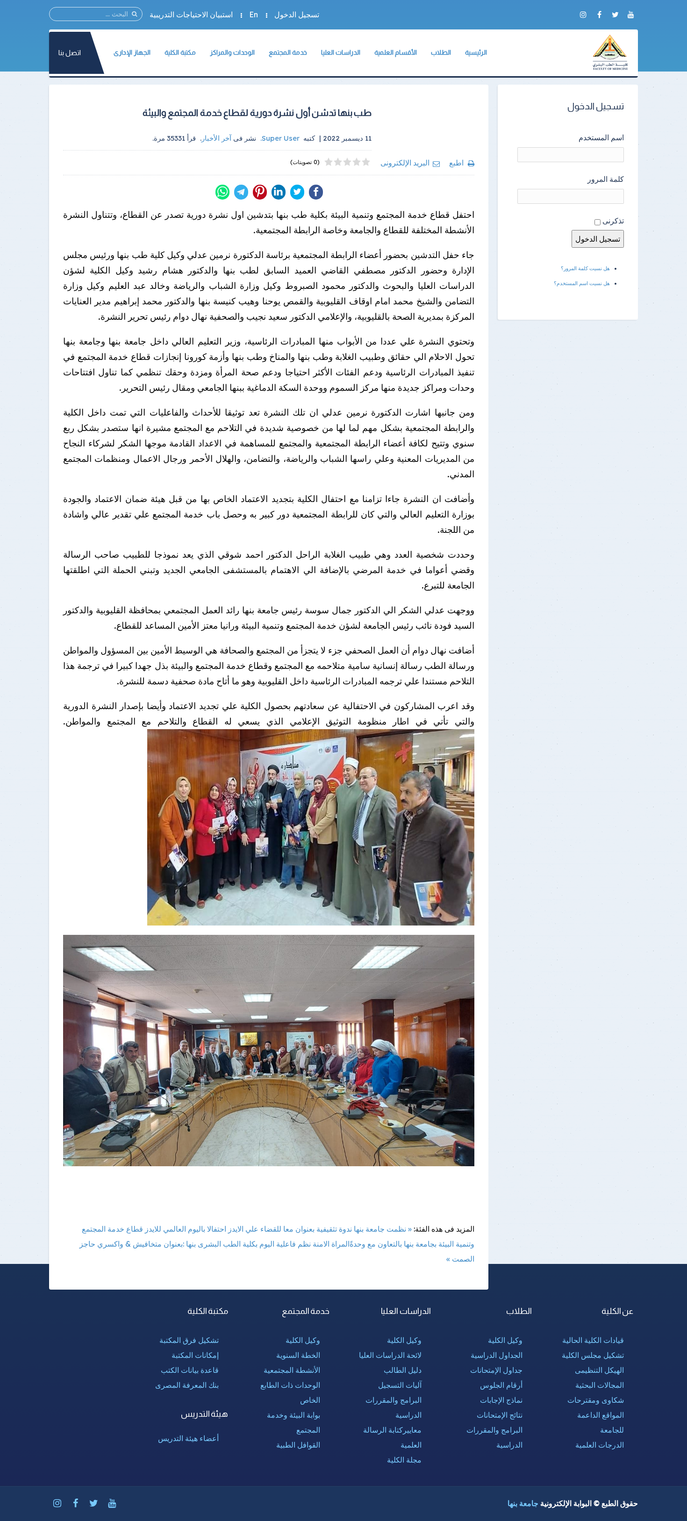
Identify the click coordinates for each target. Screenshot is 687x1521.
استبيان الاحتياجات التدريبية (191, 14)
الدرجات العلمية (599, 1444)
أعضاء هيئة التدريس (188, 1438)
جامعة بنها (523, 1503)
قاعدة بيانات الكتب (190, 1370)
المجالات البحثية (599, 1385)
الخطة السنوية (298, 1355)
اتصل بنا (69, 53)
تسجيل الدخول (296, 14)
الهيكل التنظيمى (599, 1370)
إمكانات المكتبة (195, 1355)
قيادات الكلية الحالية (593, 1340)
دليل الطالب (403, 1370)
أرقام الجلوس (501, 1385)
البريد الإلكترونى (404, 162)
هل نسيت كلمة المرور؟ (585, 268)
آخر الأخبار (216, 138)
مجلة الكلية (404, 1459)
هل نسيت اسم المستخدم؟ (582, 283)
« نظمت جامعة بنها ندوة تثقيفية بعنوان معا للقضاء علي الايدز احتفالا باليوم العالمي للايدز (278, 1229)
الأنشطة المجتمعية (292, 1370)
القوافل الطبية (298, 1444)
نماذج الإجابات (501, 1400)
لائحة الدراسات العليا (390, 1355)
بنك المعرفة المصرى (187, 1385)
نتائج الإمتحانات (499, 1415)
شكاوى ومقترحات (595, 1400)
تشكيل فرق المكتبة (189, 1340)
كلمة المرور (605, 179)
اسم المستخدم (601, 137)
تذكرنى (613, 220)
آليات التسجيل (400, 1385)
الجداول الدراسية (496, 1355)
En (253, 14)
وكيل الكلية (505, 1340)
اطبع (456, 162)
